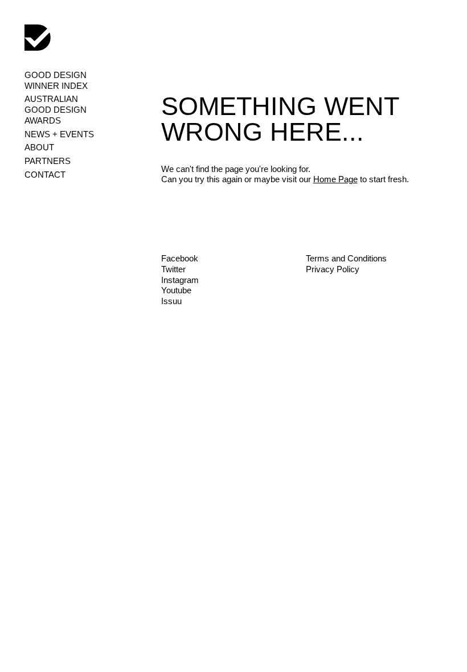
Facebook (179, 258)
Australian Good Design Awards (55, 109)
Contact (44, 174)
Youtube (176, 290)
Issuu (171, 301)
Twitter (173, 269)
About (39, 147)
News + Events (59, 134)
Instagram (180, 280)
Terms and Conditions (346, 258)
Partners (47, 161)
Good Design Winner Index (56, 80)
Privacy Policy (332, 269)
